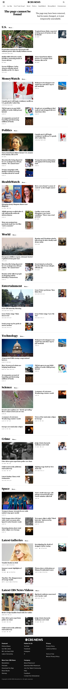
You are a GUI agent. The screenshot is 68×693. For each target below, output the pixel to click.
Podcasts (4, 665)
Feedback (27, 673)
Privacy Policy (50, 646)
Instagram (27, 651)
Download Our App (8, 668)
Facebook (27, 649)
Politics (34, 6)
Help (25, 670)
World (28, 6)
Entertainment (62, 6)
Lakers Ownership (7, 654)
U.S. (4, 6)
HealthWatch (42, 6)
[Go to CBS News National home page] (34, 2)
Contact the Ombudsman (31, 676)
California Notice (51, 649)
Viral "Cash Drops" (19, 6)
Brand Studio (6, 670)
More (10, 27)
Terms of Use (50, 654)
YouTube (26, 646)
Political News (6, 646)
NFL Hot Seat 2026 (8, 651)
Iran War (9, 6)
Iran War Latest (6, 649)
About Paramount (29, 663)
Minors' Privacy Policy (52, 656)
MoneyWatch (52, 6)
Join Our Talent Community (32, 668)
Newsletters (5, 663)
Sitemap (4, 673)
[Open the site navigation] (13, 2)
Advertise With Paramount (32, 665)
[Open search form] (63, 2)
